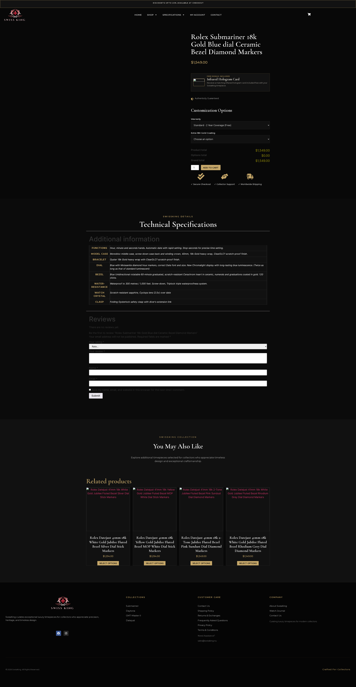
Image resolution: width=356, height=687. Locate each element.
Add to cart (210, 167)
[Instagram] (66, 633)
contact (216, 14)
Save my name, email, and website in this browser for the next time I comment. (138, 390)
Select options (108, 563)
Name (93, 368)
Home (138, 14)
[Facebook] (58, 633)
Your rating (96, 342)
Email (93, 379)
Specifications (172, 14)
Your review (97, 351)
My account (197, 14)
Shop (150, 14)
